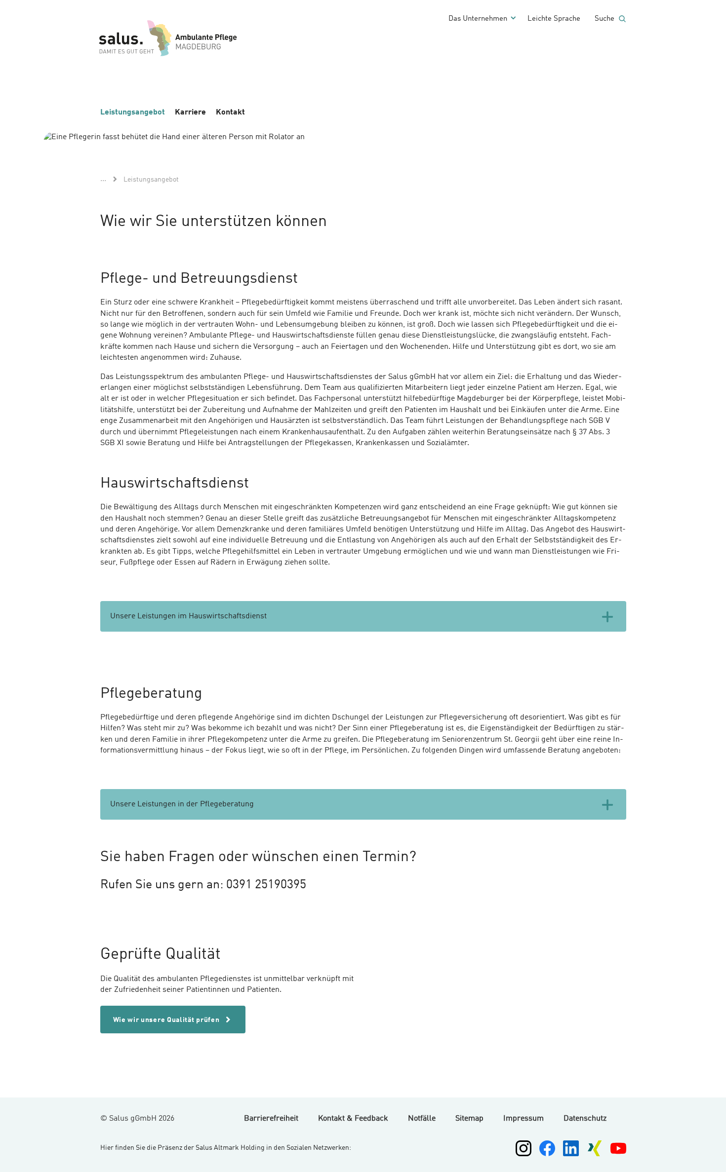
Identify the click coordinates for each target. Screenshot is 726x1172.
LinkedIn (571, 1148)
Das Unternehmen (477, 19)
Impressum (523, 1119)
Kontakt (230, 112)
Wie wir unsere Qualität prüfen (167, 1020)
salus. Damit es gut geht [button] (204, 38)
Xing (595, 1148)
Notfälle (422, 1119)
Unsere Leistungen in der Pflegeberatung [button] (182, 804)
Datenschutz (585, 1119)
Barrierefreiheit (271, 1119)
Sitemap (469, 1119)
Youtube (618, 1148)
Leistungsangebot (132, 112)
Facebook (547, 1148)
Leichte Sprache (553, 19)
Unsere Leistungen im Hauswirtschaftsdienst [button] (188, 616)
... (103, 179)
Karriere (190, 112)
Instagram (523, 1148)
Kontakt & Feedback (353, 1119)
